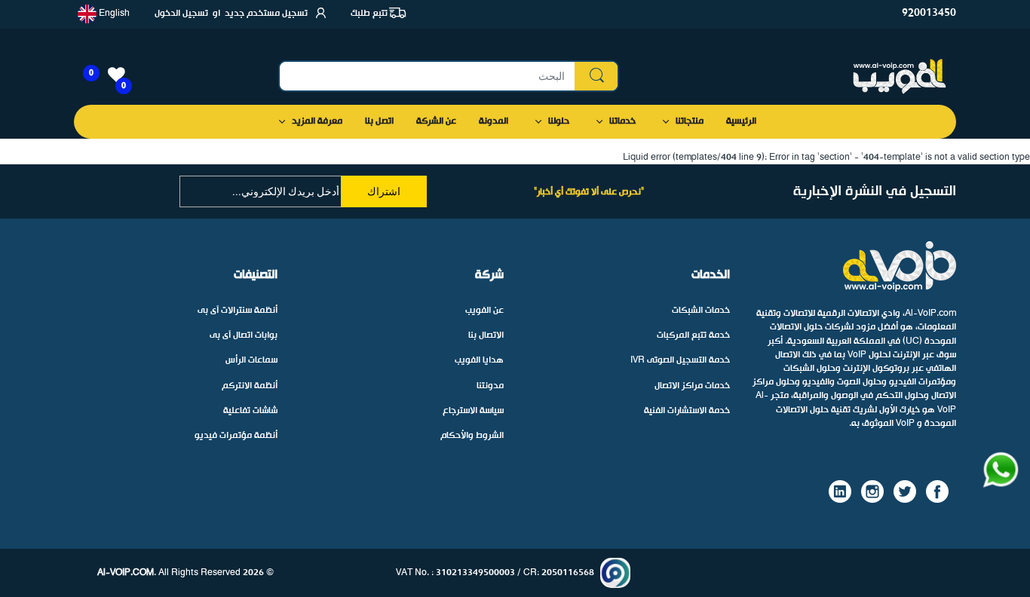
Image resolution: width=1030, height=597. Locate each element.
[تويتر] (905, 491)
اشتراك (383, 191)
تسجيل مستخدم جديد (266, 13)
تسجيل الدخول (181, 13)
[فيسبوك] (937, 491)
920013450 (929, 13)
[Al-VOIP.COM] (899, 76)
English (113, 13)
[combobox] (449, 76)
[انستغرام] (872, 491)
